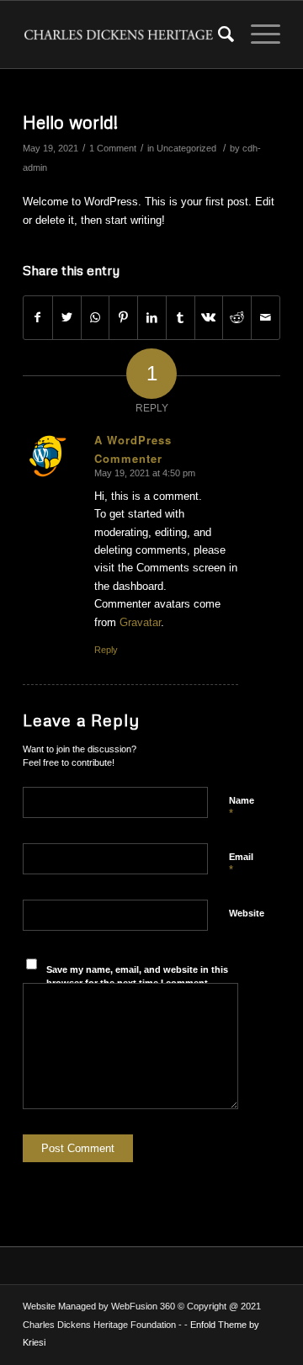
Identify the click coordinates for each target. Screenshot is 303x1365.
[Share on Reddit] (237, 317)
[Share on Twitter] (67, 317)
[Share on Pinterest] (123, 317)
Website (246, 913)
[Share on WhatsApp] (95, 317)
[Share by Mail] (265, 317)
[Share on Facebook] (38, 317)
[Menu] (257, 34)
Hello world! (70, 122)
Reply (106, 650)
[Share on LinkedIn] (152, 317)
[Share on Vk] (209, 317)
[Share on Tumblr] (180, 317)
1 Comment (112, 148)
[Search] (217, 34)
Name (241, 808)
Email (241, 864)
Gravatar (140, 622)
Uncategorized (186, 148)
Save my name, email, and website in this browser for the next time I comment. (137, 976)
